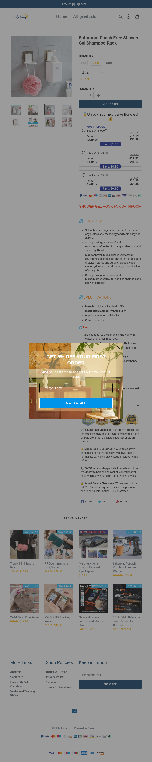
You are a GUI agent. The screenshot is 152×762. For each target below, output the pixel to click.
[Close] (118, 347)
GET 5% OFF (76, 403)
